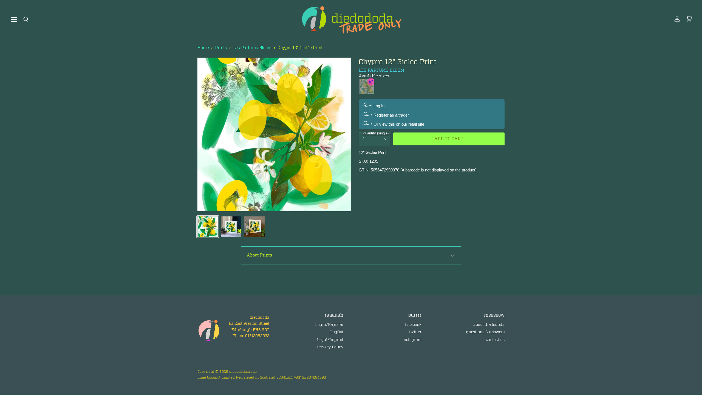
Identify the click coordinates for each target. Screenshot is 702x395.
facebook (413, 324)
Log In (378, 105)
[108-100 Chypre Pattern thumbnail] (208, 227)
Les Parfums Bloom (252, 48)
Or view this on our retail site (398, 124)
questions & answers (485, 332)
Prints (221, 48)
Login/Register (329, 324)
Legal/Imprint (330, 339)
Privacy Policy (330, 347)
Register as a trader (390, 115)
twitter (415, 332)
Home (203, 48)
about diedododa (489, 324)
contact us (495, 339)
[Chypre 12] (231, 227)
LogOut (336, 332)
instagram (411, 339)
